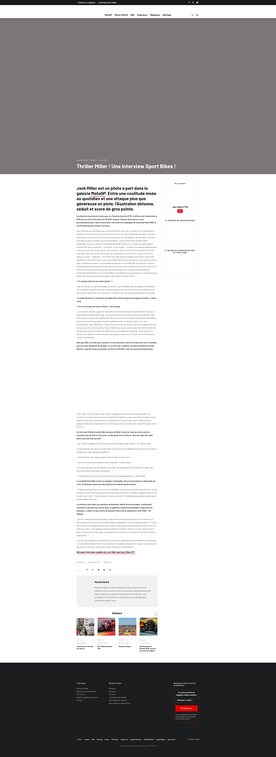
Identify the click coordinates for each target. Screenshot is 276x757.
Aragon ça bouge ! (125, 646)
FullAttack (86, 739)
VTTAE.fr (80, 739)
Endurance (142, 15)
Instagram (112, 688)
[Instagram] (193, 2)
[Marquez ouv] (106, 627)
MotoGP (108, 15)
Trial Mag (107, 739)
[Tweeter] (92, 570)
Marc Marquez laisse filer (105, 647)
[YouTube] (197, 2)
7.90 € (180, 211)
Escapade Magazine (160, 739)
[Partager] (87, 570)
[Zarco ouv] (85, 627)
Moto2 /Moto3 (121, 15)
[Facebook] (189, 2)
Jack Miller (94, 562)
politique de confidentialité (187, 717)
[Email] (110, 570)
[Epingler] (98, 570)
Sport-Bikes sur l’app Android (119, 703)
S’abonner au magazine (86, 2)
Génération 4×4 (124, 739)
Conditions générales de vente (87, 697)
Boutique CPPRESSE (149, 739)
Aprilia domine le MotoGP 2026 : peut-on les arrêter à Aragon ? (148, 648)
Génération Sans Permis (136, 739)
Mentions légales (82, 688)
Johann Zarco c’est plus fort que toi (85, 647)
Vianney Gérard (82, 160)
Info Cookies (81, 694)
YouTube (112, 694)
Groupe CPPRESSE (149, 746)
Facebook (112, 691)
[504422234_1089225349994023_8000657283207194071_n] (127, 627)
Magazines (155, 15)
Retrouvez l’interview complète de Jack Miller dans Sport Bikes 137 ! (106, 552)
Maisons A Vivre (171, 739)
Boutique (167, 15)
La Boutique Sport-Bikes (107, 2)
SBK (132, 15)
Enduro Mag (99, 739)
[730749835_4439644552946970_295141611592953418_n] (148, 627)
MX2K (93, 739)
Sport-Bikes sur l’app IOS (118, 700)
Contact (79, 700)
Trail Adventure (114, 739)
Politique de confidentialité (86, 691)
